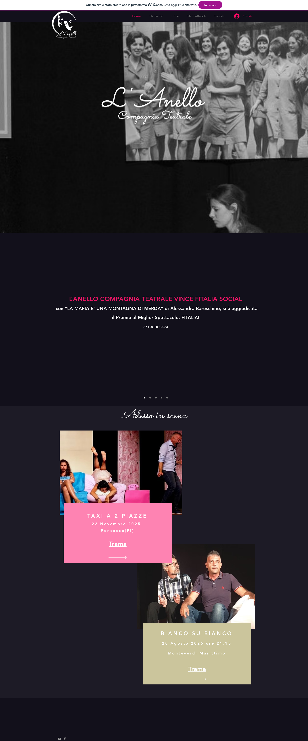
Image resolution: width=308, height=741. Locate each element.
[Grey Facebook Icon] (65, 739)
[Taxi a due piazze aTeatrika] (144, 397)
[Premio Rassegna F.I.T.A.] (167, 397)
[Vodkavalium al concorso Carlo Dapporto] (156, 397)
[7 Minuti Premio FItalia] (150, 397)
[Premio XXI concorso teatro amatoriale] (161, 397)
